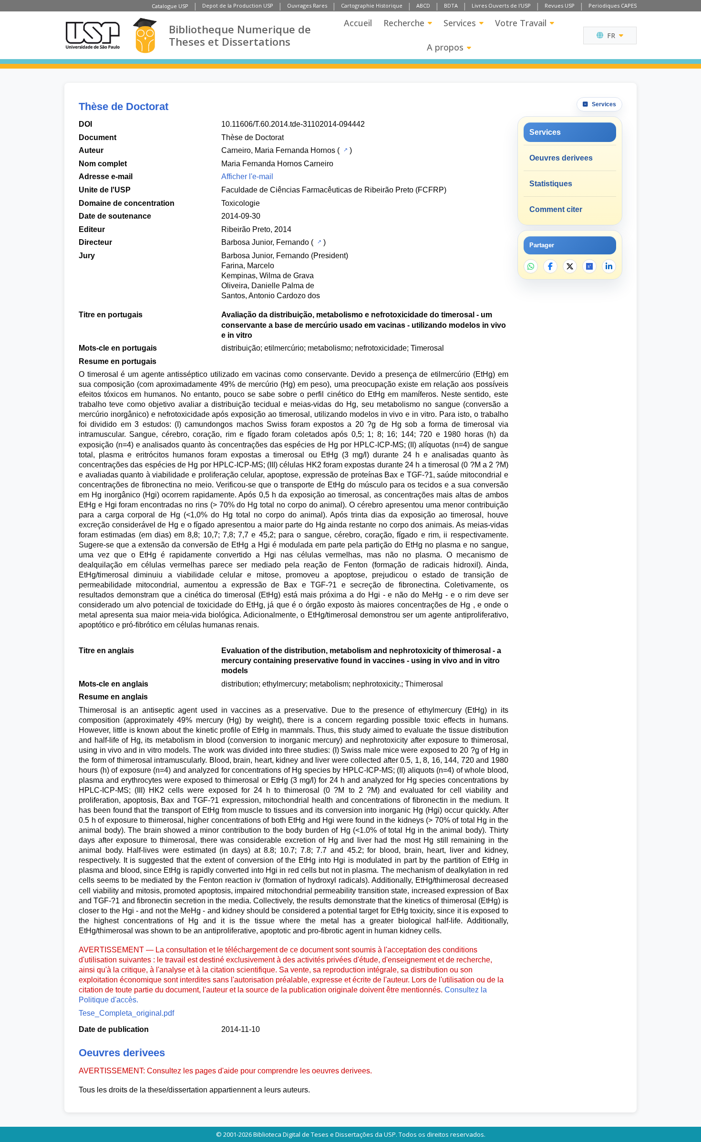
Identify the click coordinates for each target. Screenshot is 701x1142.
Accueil (358, 23)
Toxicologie (240, 203)
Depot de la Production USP (237, 5)
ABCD (423, 5)
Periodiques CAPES (612, 5)
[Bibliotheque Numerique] (145, 35)
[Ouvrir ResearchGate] (589, 266)
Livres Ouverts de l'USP (501, 5)
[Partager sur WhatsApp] (531, 266)
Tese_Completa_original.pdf (126, 1013)
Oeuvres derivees (561, 158)
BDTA (451, 5)
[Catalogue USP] (344, 149)
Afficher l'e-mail (247, 176)
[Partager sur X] (570, 266)
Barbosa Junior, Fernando (265, 242)
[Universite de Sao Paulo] (92, 35)
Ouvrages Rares (307, 5)
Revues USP (560, 5)
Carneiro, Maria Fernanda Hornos (278, 150)
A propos (445, 47)
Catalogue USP (170, 6)
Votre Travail (520, 23)
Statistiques (550, 184)
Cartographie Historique (371, 5)
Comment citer (555, 209)
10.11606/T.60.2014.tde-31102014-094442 (293, 124)
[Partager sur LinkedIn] (609, 266)
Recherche (403, 23)
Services (459, 23)
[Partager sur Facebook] (550, 266)
